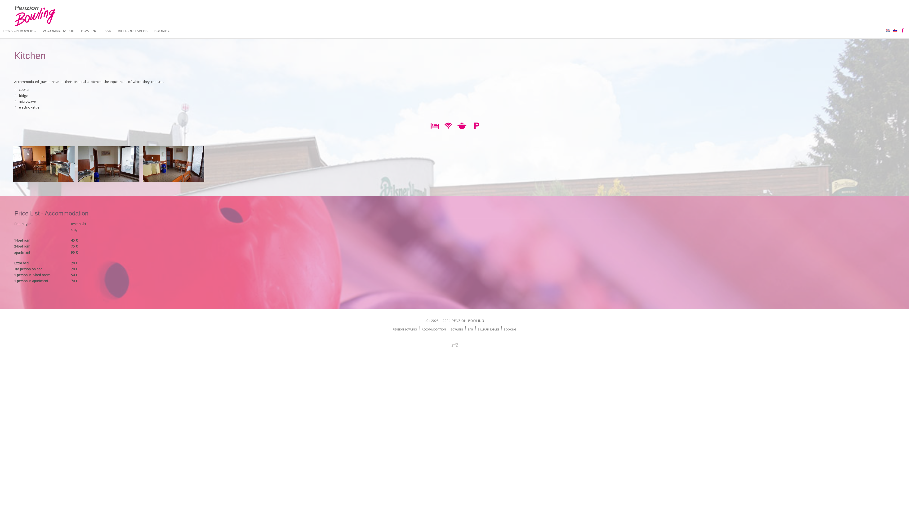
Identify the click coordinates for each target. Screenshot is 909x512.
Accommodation (59, 31)
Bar (107, 31)
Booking (162, 31)
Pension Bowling (19, 31)
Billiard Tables (133, 31)
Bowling (89, 31)
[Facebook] (903, 31)
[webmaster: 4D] (454, 345)
